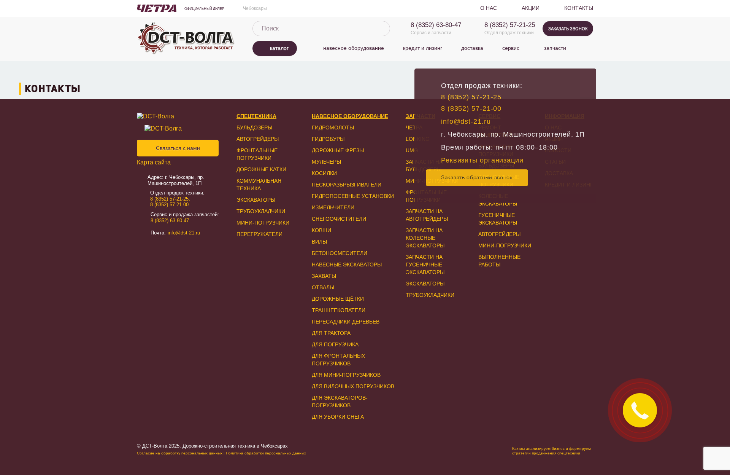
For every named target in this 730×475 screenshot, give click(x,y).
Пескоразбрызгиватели (346, 185)
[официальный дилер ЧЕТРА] (156, 8)
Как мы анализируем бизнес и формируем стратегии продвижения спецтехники (551, 450)
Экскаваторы (255, 200)
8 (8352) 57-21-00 (471, 108)
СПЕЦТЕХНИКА (256, 116)
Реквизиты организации (482, 160)
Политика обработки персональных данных (266, 453)
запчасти (555, 48)
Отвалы (323, 287)
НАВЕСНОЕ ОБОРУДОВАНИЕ (350, 116)
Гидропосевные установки (353, 196)
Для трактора (331, 333)
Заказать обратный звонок (477, 177)
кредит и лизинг (422, 48)
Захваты (324, 276)
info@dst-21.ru (466, 121)
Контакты (578, 8)
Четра (414, 127)
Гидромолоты (333, 127)
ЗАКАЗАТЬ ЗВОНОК (567, 28)
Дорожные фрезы (338, 150)
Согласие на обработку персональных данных (179, 453)
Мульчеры (326, 162)
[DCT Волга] (186, 38)
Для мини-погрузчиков (346, 375)
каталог (279, 48)
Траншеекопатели (338, 310)
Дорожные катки (261, 169)
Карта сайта (154, 162)
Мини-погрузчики (262, 223)
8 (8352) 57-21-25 (509, 25)
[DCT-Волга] (176, 116)
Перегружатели (259, 234)
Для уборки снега (338, 417)
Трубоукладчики (260, 211)
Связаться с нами (178, 148)
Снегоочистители (339, 219)
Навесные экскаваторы (347, 264)
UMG (412, 150)
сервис (510, 48)
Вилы (319, 242)
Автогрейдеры (257, 139)
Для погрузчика (335, 344)
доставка (472, 48)
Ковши (321, 230)
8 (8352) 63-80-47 (436, 25)
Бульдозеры (254, 127)
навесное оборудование (353, 48)
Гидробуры (328, 139)
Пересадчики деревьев (345, 322)
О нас (488, 8)
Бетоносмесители (339, 253)
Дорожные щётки (338, 299)
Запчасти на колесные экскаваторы (425, 238)
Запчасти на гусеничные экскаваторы (425, 264)
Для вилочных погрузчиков (353, 386)
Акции (531, 8)
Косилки (324, 173)
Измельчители (333, 207)
